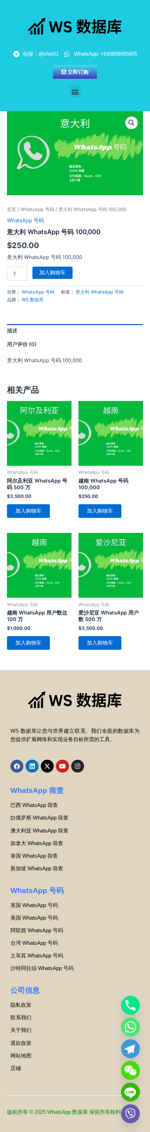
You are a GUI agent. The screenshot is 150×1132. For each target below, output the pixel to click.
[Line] (130, 1092)
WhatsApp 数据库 (67, 1112)
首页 (11, 209)
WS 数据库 (33, 299)
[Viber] (130, 1113)
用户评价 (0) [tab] (22, 344)
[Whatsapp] (130, 1027)
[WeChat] (130, 1070)
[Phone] (130, 1005)
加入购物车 (52, 272)
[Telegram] (130, 1048)
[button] (75, 91)
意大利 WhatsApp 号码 (99, 292)
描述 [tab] (12, 331)
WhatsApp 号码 (37, 209)
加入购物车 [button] (28, 511)
